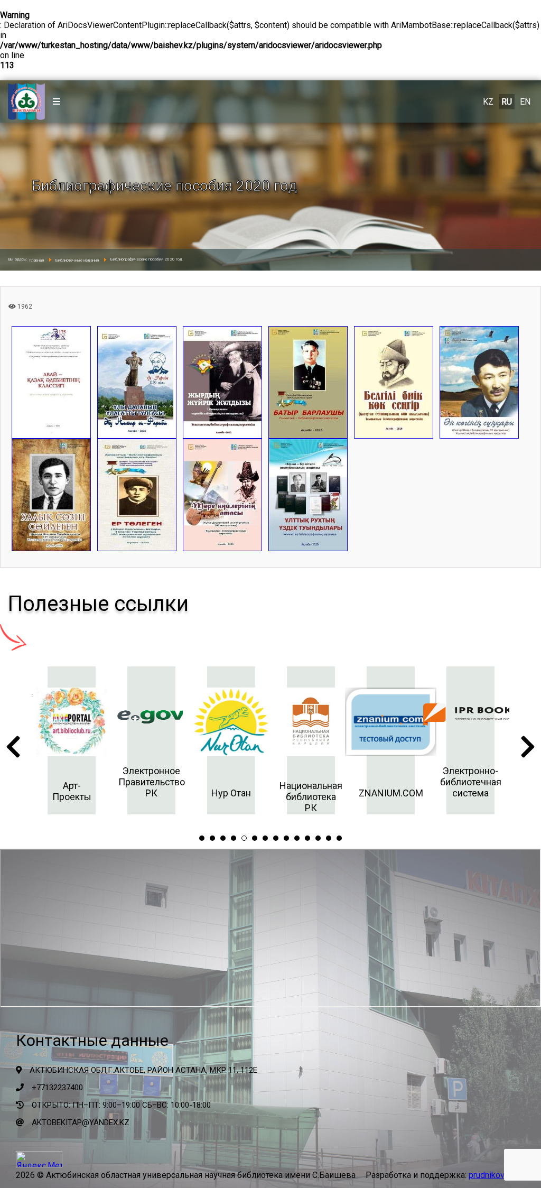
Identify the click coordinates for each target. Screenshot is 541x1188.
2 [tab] (212, 838)
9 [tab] (286, 838)
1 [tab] (201, 838)
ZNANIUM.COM (361, 793)
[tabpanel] (42, 740)
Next (528, 750)
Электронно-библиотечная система (440, 782)
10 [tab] (297, 838)
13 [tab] (328, 838)
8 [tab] (275, 838)
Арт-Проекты (41, 791)
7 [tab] (265, 838)
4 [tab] (233, 838)
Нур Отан (201, 793)
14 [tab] (339, 838)
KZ (488, 102)
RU (506, 102)
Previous (13, 750)
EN (525, 102)
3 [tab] (223, 838)
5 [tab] (244, 838)
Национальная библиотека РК (281, 796)
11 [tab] (307, 838)
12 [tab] (318, 838)
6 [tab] (254, 838)
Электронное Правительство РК (121, 782)
